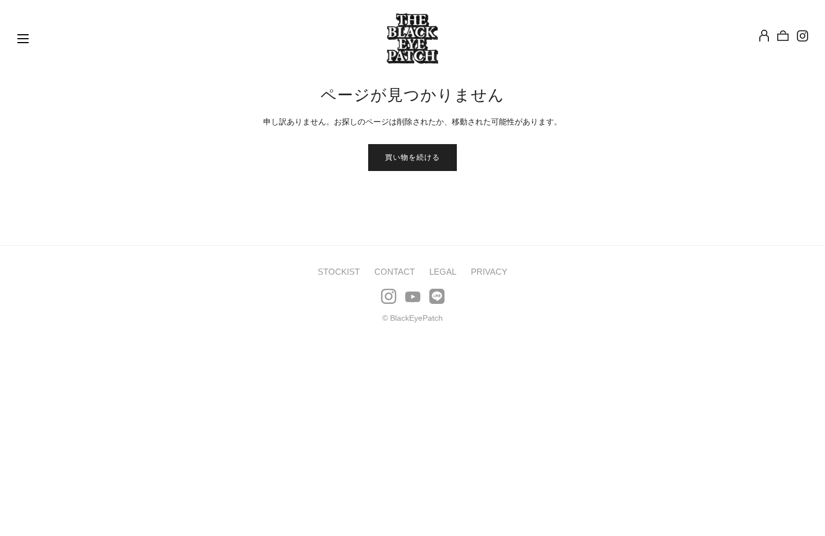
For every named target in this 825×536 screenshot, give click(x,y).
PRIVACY (489, 271)
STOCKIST (339, 271)
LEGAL (442, 271)
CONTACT (394, 271)
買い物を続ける (412, 157)
